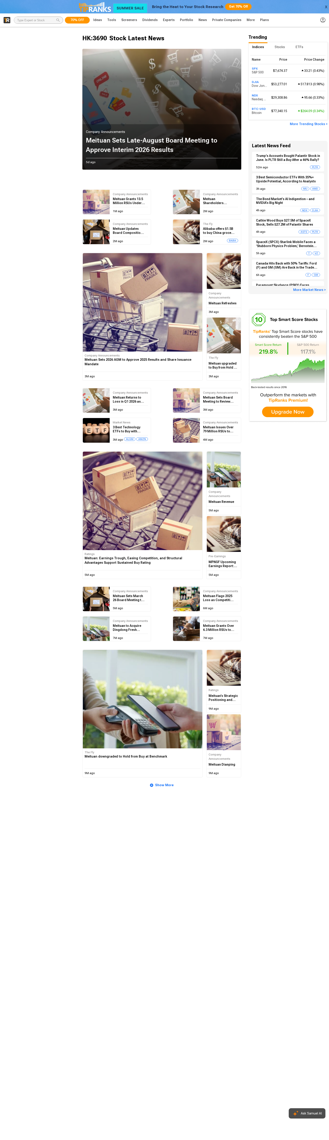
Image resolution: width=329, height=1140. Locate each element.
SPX (255, 68)
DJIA (255, 82)
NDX (255, 95)
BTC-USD (259, 109)
